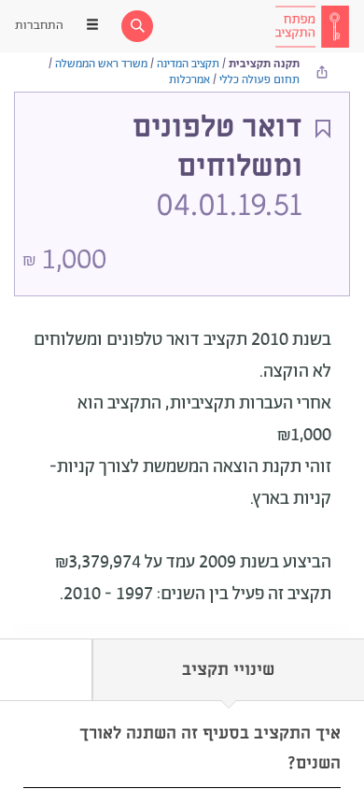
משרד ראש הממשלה (101, 64)
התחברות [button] (39, 26)
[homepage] (311, 26)
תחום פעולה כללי (259, 80)
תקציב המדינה (188, 64)
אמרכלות (189, 80)
